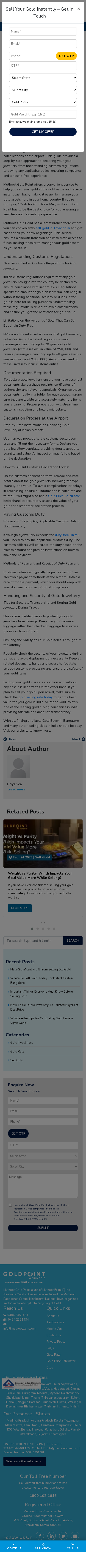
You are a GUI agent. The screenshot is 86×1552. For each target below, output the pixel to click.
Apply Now (43, 1548)
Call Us (72, 1548)
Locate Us (13, 1548)
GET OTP (66, 56)
